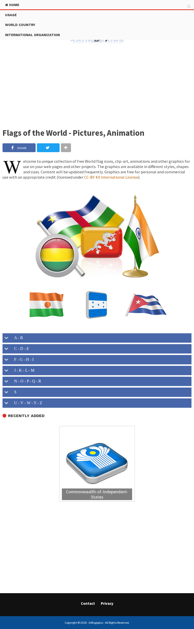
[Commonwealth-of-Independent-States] (97, 464)
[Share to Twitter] (48, 147)
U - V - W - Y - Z (27, 403)
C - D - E (20, 348)
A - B (17, 338)
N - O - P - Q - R (26, 381)
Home (13, 5)
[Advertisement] (97, 83)
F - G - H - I (23, 359)
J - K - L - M (23, 370)
